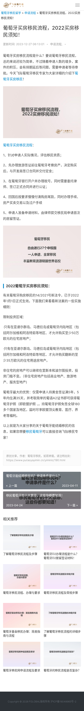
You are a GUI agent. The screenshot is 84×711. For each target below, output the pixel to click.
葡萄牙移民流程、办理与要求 (21, 592)
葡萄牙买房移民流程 (17, 145)
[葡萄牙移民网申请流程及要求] (21, 654)
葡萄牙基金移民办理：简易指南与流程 (21, 633)
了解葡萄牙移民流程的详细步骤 (62, 633)
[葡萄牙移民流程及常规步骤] (62, 576)
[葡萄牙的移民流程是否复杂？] (62, 654)
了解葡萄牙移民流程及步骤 (20, 554)
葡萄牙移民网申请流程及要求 (21, 670)
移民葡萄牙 (34, 431)
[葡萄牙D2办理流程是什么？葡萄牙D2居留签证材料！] (62, 537)
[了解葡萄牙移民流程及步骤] (21, 537)
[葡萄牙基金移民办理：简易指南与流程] (21, 615)
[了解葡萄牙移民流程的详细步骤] (62, 615)
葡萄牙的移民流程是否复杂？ (62, 670)
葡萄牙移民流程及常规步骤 (61, 592)
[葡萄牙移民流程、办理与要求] (21, 576)
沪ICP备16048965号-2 (63, 701)
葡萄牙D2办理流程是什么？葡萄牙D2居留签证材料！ (61, 556)
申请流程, (56, 44)
